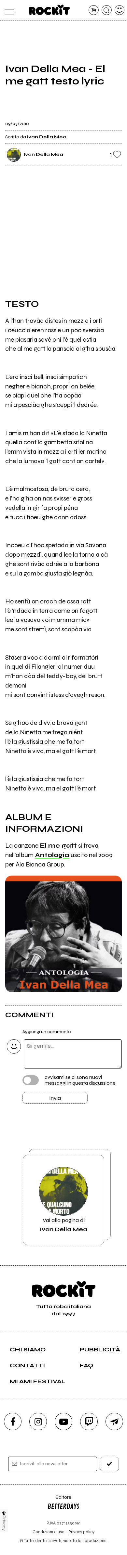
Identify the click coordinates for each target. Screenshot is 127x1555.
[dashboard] (120, 10)
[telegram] (114, 1421)
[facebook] (12, 1421)
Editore (59, 1500)
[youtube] (63, 1421)
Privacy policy (81, 1531)
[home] (49, 10)
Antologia (52, 855)
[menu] (8, 10)
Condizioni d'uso (48, 1531)
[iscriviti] (109, 1464)
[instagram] (38, 1421)
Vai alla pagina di (63, 1225)
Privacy (4, 1523)
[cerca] (107, 10)
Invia (55, 1098)
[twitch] (89, 1421)
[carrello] (94, 10)
